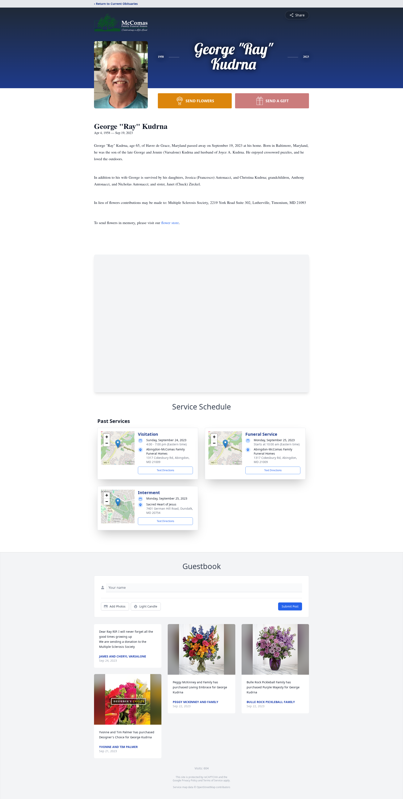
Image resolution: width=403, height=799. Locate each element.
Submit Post (290, 606)
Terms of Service (213, 780)
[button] (117, 444)
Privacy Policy (190, 780)
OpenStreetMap (206, 787)
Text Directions (165, 470)
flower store (170, 222)
